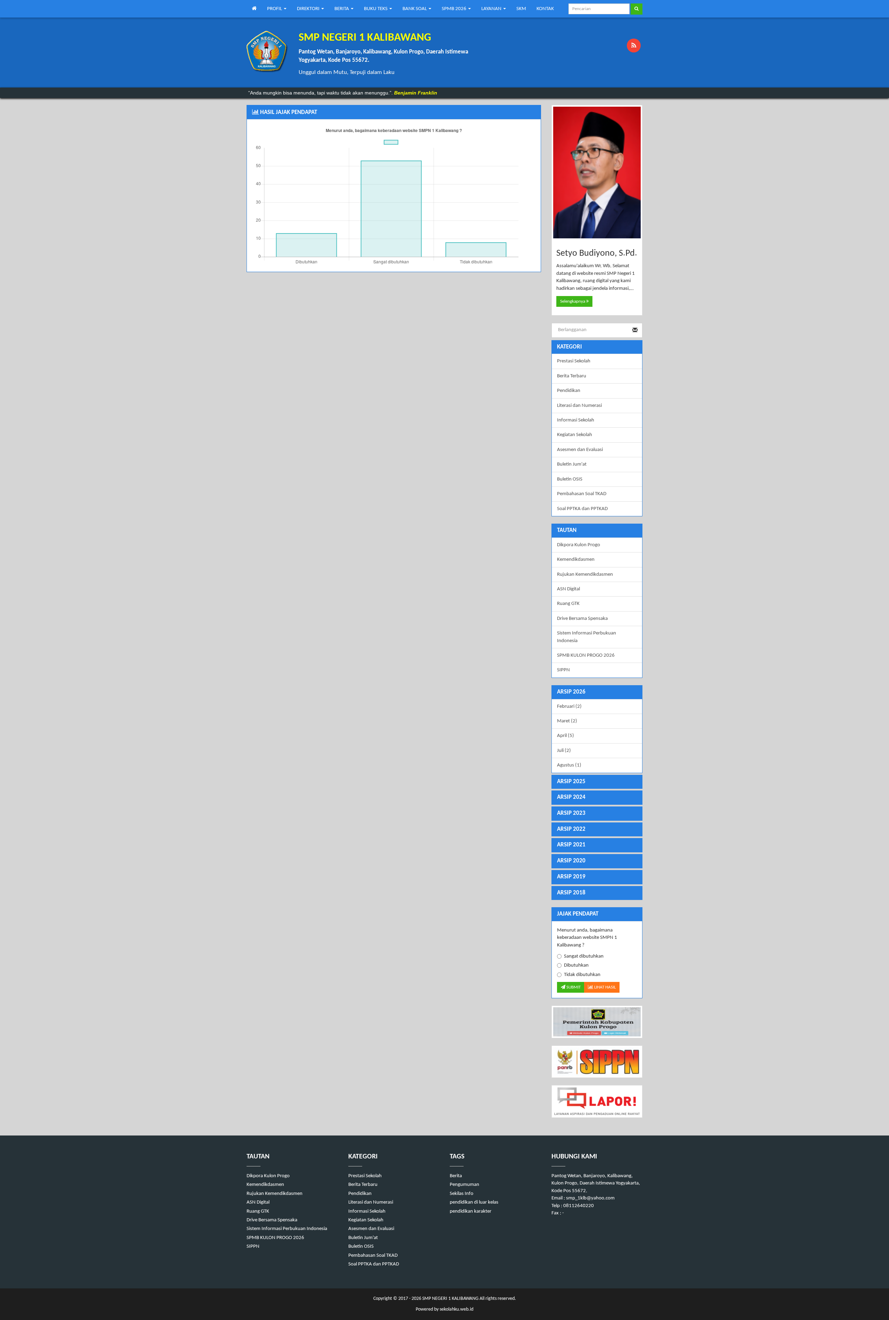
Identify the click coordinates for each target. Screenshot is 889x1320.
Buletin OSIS (569, 479)
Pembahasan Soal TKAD (581, 494)
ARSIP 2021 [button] (571, 845)
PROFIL (275, 8)
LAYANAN (491, 8)
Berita (456, 1176)
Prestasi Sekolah (573, 361)
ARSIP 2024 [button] (571, 797)
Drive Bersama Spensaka (582, 618)
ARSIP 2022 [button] (571, 829)
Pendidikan (568, 390)
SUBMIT (573, 987)
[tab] (597, 692)
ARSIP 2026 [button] (571, 692)
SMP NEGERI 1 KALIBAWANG (450, 1298)
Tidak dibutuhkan (582, 974)
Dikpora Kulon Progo (578, 545)
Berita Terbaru (571, 376)
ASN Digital (568, 589)
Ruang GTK (568, 603)
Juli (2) (564, 750)
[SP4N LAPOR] (597, 1101)
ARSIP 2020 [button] (571, 861)
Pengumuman (464, 1184)
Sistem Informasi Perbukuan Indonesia (586, 637)
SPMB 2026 (454, 8)
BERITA (342, 8)
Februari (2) (569, 706)
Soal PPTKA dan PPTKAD (582, 508)
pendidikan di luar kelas (474, 1202)
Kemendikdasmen (576, 559)
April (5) (565, 735)
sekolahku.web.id (456, 1309)
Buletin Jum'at (572, 464)
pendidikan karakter (470, 1211)
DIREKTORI (309, 8)
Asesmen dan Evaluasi (580, 449)
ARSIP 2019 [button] (571, 877)
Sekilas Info (461, 1193)
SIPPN (563, 670)
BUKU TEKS (376, 8)
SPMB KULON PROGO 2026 (586, 655)
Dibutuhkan (576, 965)
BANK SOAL (415, 8)
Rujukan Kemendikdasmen (585, 574)
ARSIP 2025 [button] (571, 782)
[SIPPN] (597, 1062)
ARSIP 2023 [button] (571, 813)
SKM (521, 8)
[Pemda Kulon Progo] (597, 1022)
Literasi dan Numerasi (579, 405)
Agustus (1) (569, 765)
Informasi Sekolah (575, 420)
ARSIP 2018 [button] (571, 893)
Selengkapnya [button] (573, 301)
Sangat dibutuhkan (584, 956)
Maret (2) (567, 721)
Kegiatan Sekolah (574, 434)
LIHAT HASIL (604, 987)
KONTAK (545, 8)
